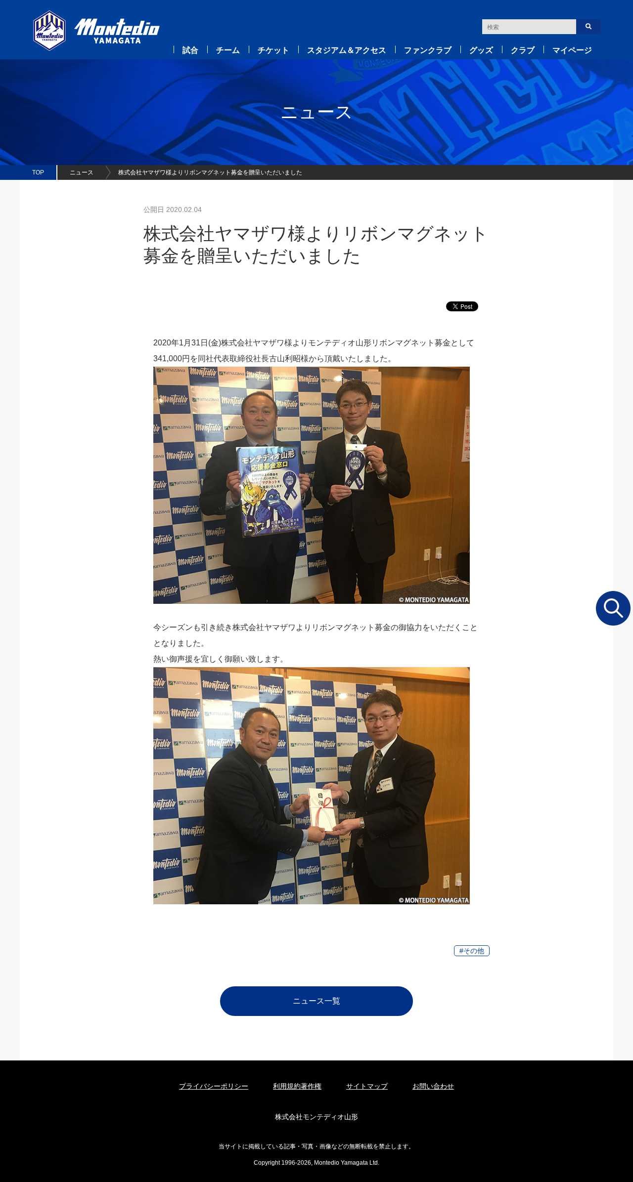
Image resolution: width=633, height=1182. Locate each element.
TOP (38, 172)
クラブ (523, 50)
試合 (190, 50)
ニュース (81, 172)
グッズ (481, 50)
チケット (273, 50)
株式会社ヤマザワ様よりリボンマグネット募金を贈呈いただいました (210, 172)
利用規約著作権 (297, 1086)
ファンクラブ (428, 50)
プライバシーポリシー (213, 1086)
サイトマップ (367, 1086)
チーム (228, 50)
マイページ (572, 50)
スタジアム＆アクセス (346, 50)
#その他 (471, 951)
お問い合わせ (433, 1086)
